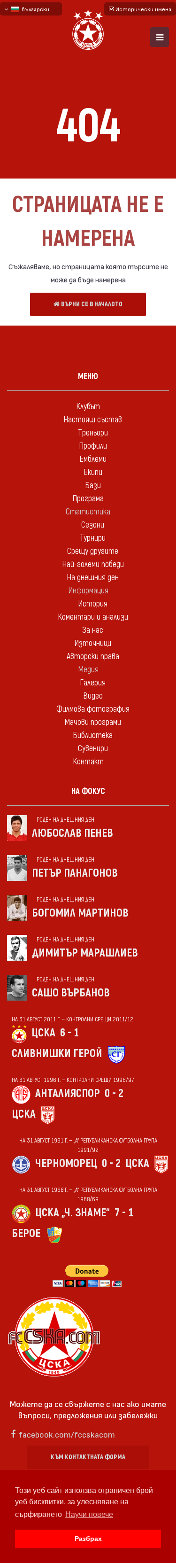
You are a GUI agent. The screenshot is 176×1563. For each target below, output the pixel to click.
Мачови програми (92, 722)
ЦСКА (43, 1033)
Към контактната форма (88, 1457)
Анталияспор (67, 1093)
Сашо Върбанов (71, 993)
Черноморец (66, 1163)
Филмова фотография (93, 709)
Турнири (93, 538)
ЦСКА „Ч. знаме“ (72, 1213)
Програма (88, 498)
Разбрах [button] (88, 1538)
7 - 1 (124, 1213)
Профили (93, 446)
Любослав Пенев (72, 833)
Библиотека (93, 735)
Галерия (93, 682)
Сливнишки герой (57, 1053)
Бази (93, 485)
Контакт (88, 761)
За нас (92, 630)
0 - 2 (114, 1093)
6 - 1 (69, 1033)
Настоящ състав (92, 419)
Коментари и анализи (93, 617)
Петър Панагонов (75, 873)
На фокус (88, 791)
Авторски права (93, 656)
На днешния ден (93, 577)
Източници (92, 643)
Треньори (93, 433)
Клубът (88, 406)
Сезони (92, 525)
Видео (93, 696)
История (92, 604)
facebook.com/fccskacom (67, 1434)
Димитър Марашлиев (85, 953)
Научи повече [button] (89, 1514)
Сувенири (93, 748)
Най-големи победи (93, 564)
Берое (26, 1233)
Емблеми (93, 459)
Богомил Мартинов (80, 913)
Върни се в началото (91, 304)
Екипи (93, 472)
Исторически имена (142, 9)
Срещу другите (92, 551)
